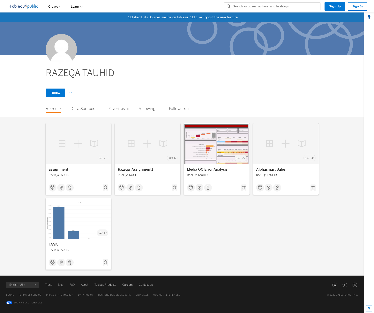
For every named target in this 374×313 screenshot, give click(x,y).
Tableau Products (105, 284)
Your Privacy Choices (28, 302)
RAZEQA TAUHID (59, 175)
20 (312, 158)
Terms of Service (30, 295)
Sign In (357, 6)
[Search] (228, 6)
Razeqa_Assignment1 (135, 169)
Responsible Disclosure (114, 295)
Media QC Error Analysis (207, 169)
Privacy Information (59, 295)
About (84, 284)
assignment (58, 169)
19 (105, 233)
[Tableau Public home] (23, 6)
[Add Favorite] (105, 188)
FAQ (72, 284)
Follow (55, 93)
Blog (61, 284)
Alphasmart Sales (271, 169)
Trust (48, 284)
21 (105, 158)
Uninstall (142, 295)
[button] (335, 285)
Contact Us (146, 284)
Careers (127, 284)
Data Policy (86, 295)
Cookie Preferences (166, 295)
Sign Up (335, 6)
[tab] (369, 17)
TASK (53, 244)
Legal (10, 295)
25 (243, 158)
